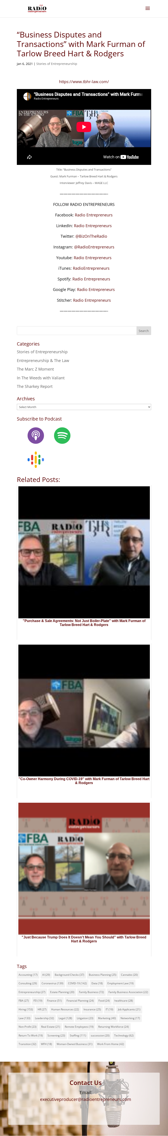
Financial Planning (80, 1000)
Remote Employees (79, 1027)
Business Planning (102, 975)
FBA (24, 1000)
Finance (54, 1000)
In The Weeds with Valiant (41, 377)
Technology (124, 1035)
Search (144, 331)
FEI (37, 1000)
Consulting (28, 983)
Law (24, 1018)
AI (46, 975)
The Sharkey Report (34, 386)
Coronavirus (52, 983)
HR (42, 1009)
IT (109, 1009)
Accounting (28, 975)
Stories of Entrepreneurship (56, 64)
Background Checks (69, 975)
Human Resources (65, 1009)
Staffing (78, 1035)
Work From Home (110, 1044)
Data (97, 983)
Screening (56, 1035)
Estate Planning (62, 992)
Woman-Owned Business (75, 1044)
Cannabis (129, 975)
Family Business (91, 992)
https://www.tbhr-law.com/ (84, 81)
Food (104, 1000)
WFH (46, 1044)
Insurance (92, 1009)
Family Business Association (128, 992)
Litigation (85, 1018)
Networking (130, 1018)
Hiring (26, 1009)
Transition (27, 1044)
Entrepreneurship (32, 992)
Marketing (107, 1018)
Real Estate (50, 1027)
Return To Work (31, 1035)
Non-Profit (28, 1027)
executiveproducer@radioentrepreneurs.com (85, 1099)
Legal (65, 1018)
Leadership (44, 1018)
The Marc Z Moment (35, 369)
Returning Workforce (113, 1027)
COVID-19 (77, 983)
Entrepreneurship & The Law (43, 360)
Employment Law (120, 983)
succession (100, 1035)
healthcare (123, 1000)
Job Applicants (129, 1009)
